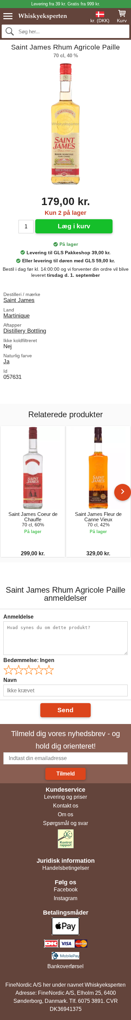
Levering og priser (65, 797)
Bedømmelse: (28, 660)
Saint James (19, 300)
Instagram (65, 898)
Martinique (16, 315)
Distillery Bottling (24, 330)
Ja (6, 361)
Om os (65, 814)
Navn (10, 680)
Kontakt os (65, 806)
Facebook (66, 889)
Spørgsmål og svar (65, 823)
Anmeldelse (18, 617)
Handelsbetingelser (65, 868)
